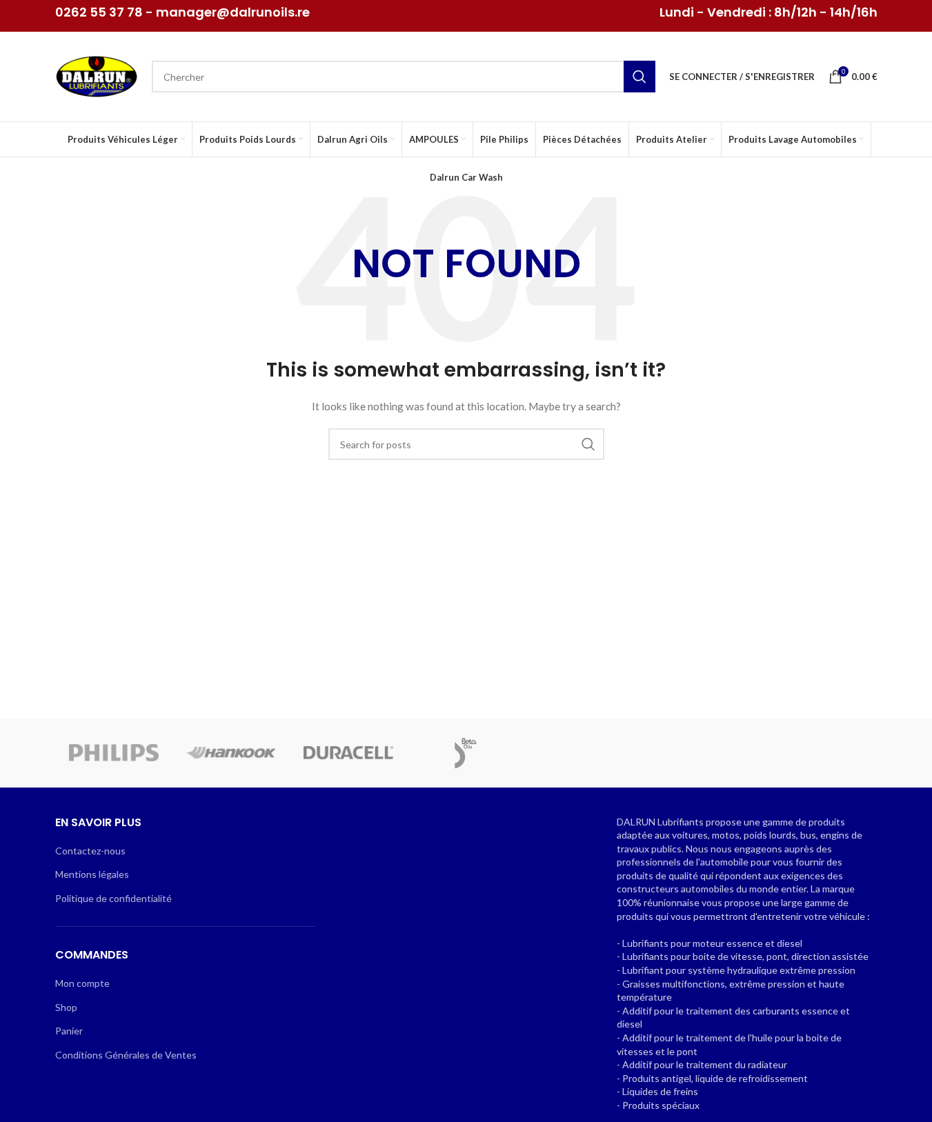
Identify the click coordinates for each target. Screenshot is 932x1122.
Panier (69, 1030)
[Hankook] (231, 753)
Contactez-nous (90, 850)
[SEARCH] (639, 76)
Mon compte (82, 983)
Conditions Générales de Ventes (126, 1055)
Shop (66, 1007)
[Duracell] (348, 753)
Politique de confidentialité (113, 898)
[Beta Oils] (465, 753)
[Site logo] (96, 75)
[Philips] (113, 753)
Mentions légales (92, 874)
